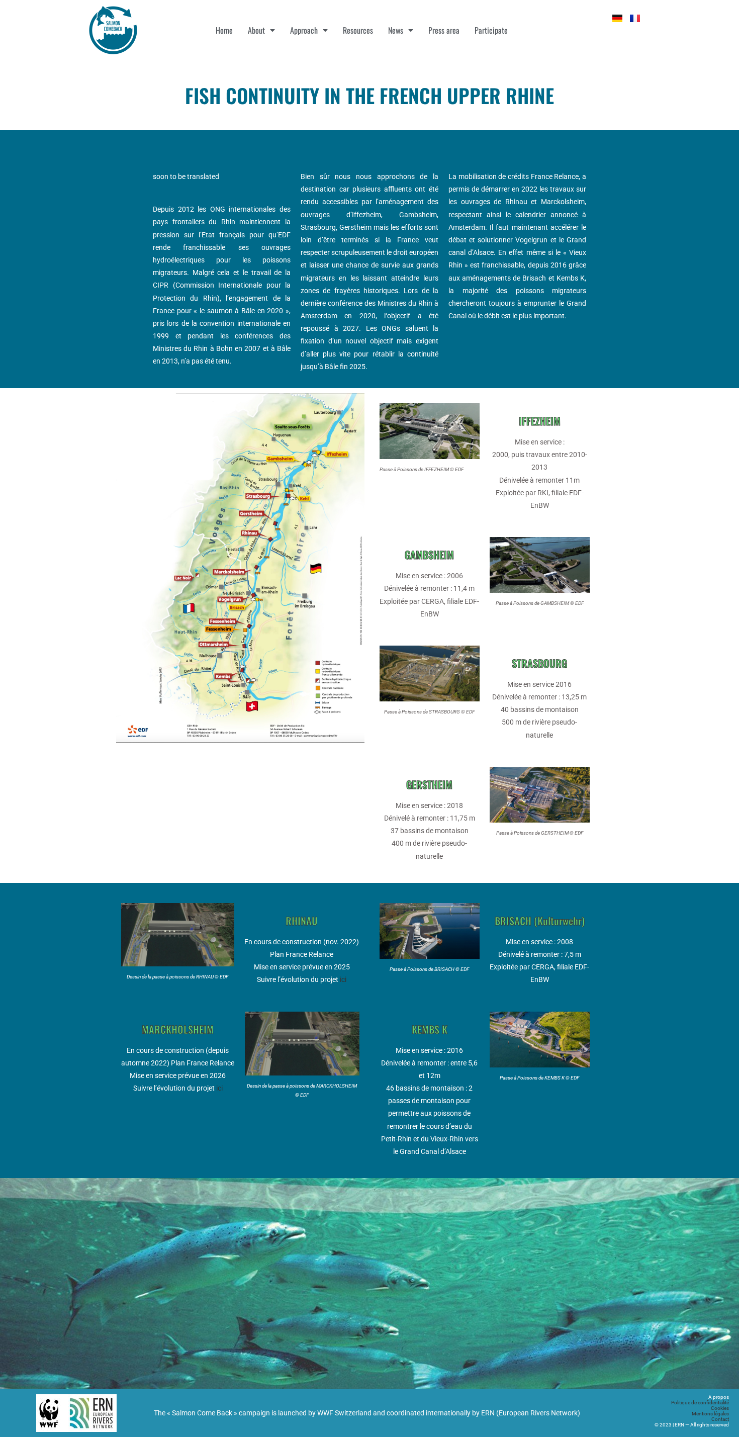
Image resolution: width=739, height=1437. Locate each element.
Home (224, 30)
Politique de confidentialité (700, 1402)
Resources (358, 30)
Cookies (720, 1408)
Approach (304, 30)
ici (343, 979)
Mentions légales (710, 1413)
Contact (720, 1419)
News (395, 30)
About (256, 30)
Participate (491, 30)
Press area (443, 30)
